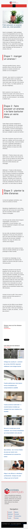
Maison (16, 512)
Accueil (10, 512)
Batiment (10, 514)
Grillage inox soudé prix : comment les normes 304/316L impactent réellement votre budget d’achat (13, 364)
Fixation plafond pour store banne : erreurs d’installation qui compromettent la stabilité (13, 385)
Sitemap (16, 525)
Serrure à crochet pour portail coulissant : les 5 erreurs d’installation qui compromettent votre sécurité (14, 431)
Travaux (10, 516)
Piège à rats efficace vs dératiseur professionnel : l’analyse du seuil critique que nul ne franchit (13, 476)
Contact (17, 518)
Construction (18, 516)
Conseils (17, 514)
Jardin (9, 518)
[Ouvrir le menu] (14, 5)
